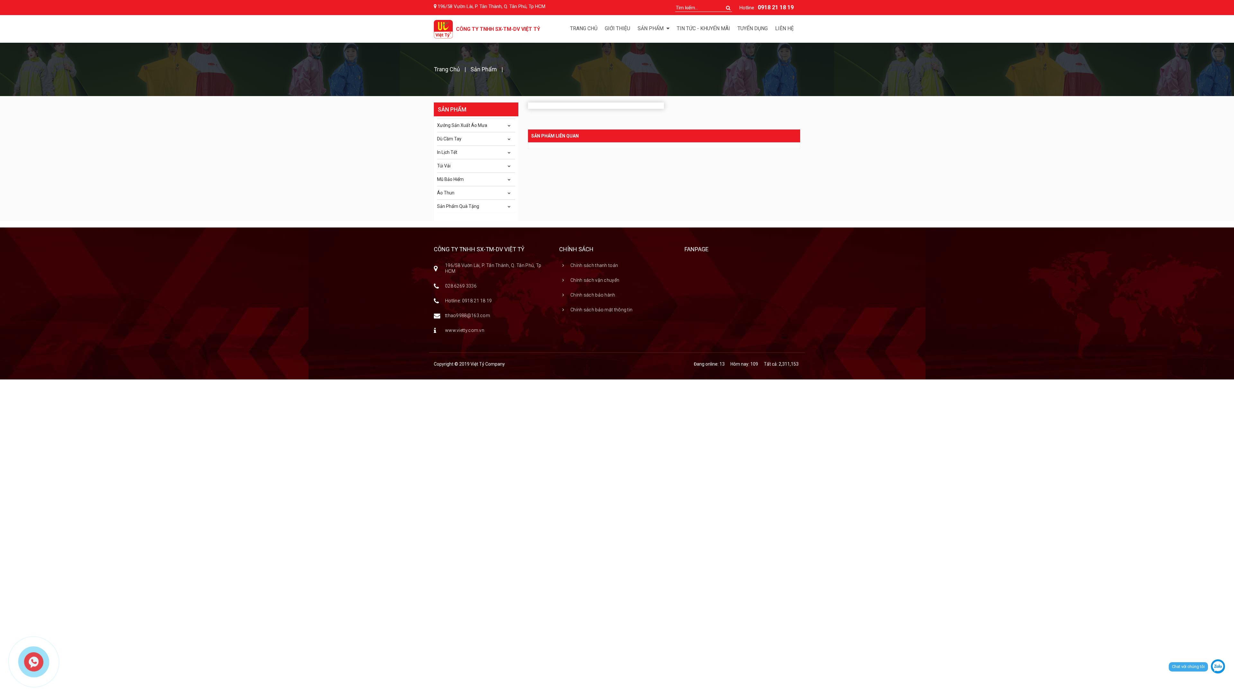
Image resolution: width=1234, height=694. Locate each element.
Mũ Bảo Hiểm (450, 179)
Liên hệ (784, 28)
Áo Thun (445, 192)
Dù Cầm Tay (449, 138)
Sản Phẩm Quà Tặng (458, 206)
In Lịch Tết (447, 152)
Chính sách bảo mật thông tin (601, 309)
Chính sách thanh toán (594, 265)
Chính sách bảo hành (592, 295)
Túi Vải (444, 165)
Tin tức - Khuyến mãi (703, 28)
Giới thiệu (617, 28)
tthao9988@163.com (467, 315)
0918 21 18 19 (776, 7)
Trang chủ (583, 28)
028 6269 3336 (461, 286)
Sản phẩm (651, 28)
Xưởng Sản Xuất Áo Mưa (462, 125)
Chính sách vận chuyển (594, 280)
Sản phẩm (483, 69)
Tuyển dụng (753, 28)
